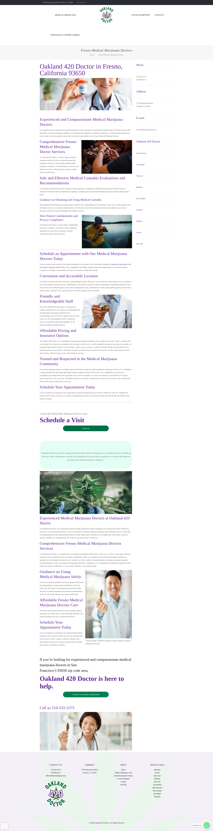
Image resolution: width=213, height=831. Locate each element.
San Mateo (157, 794)
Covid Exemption (123, 779)
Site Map (123, 785)
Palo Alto (139, 244)
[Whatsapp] (207, 825)
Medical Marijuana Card (123, 773)
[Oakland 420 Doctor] (106, 15)
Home (92, 55)
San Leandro (140, 198)
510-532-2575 (81, 2)
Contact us (86, 428)
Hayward (139, 176)
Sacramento (140, 165)
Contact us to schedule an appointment (85, 694)
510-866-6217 (56, 773)
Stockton (139, 210)
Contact (123, 782)
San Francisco (141, 153)
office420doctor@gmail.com (56, 776)
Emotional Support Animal (123, 776)
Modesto (139, 221)
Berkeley (139, 187)
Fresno (138, 232)
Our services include (62, 163)
